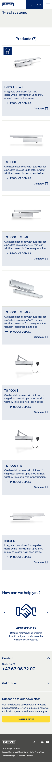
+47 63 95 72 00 (18, 668)
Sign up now (26, 719)
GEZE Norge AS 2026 (11, 748)
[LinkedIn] (42, 742)
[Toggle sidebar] (39, 4)
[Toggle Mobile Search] (30, 4)
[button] (3, 613)
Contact (7, 658)
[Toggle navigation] (47, 4)
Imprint (30, 755)
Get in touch (10, 683)
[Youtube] (47, 742)
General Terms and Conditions (15, 752)
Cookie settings (8, 755)
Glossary (21, 755)
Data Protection (37, 752)
